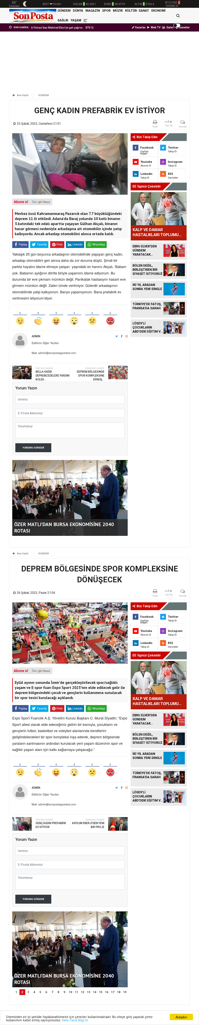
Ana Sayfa (22, 95)
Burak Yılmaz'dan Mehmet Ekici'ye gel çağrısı (32, 27)
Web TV (155, 27)
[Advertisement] (99, 63)
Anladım (181, 1016)
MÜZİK (118, 10)
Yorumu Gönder (33, 447)
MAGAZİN (93, 10)
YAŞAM (76, 20)
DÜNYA (78, 10)
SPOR (106, 10)
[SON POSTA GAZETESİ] (32, 15)
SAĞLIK (63, 20)
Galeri (170, 27)
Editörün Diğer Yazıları (45, 343)
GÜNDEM (64, 10)
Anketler (184, 27)
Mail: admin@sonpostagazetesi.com (54, 353)
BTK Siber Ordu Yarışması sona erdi (87, 27)
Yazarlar (140, 27)
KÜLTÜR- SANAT (137, 10)
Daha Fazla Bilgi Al (75, 1020)
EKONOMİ (158, 10)
